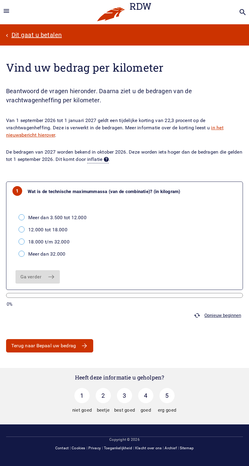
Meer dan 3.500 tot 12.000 (57, 217)
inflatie (95, 159)
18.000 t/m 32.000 (49, 242)
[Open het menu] (6, 11)
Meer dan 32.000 (46, 254)
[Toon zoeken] (242, 12)
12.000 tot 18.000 (47, 230)
